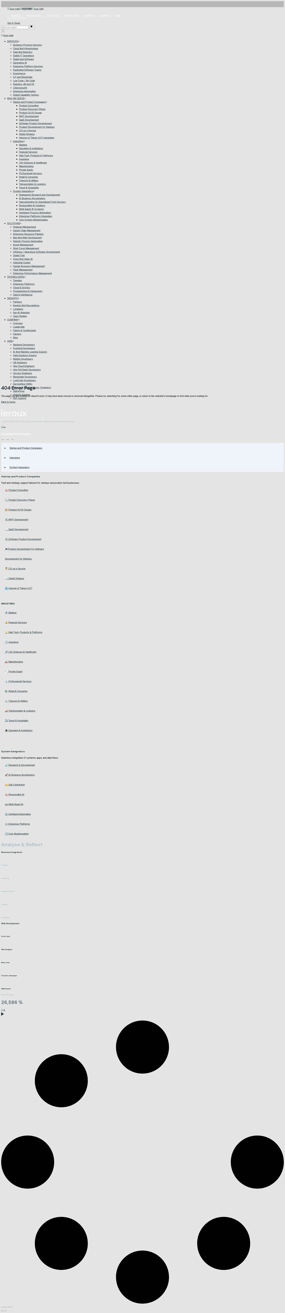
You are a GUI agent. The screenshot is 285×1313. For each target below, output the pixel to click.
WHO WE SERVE (34, 16)
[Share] (8, 1307)
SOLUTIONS (52, 16)
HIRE (118, 16)
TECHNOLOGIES (71, 16)
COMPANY (105, 16)
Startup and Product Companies (26, 448)
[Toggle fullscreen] (5, 1307)
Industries (15, 458)
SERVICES (16, 16)
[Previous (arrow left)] (2, 1310)
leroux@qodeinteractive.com (15, 434)
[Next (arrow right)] (5, 1310)
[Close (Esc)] (11, 1307)
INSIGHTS (89, 16)
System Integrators (20, 467)
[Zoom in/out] (2, 1307)
